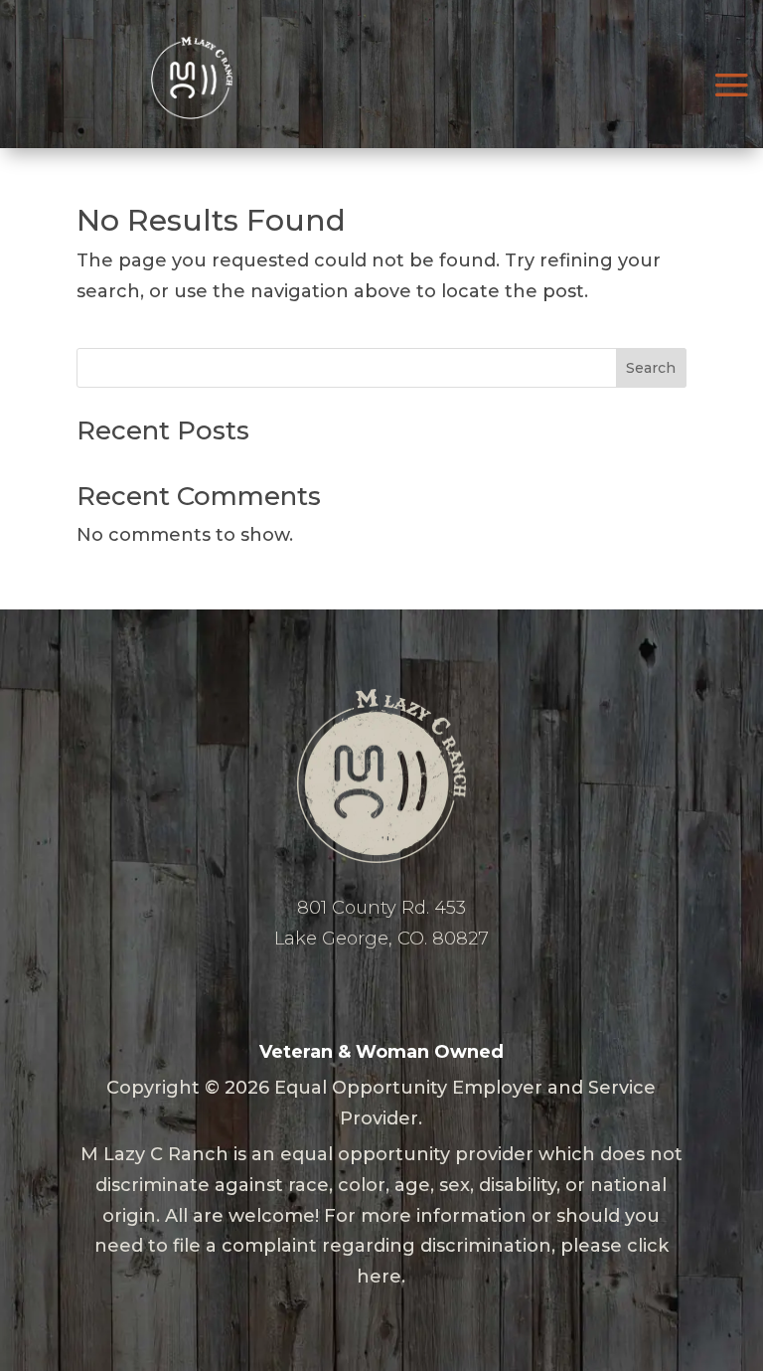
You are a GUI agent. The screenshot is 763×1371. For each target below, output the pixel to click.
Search (651, 368)
